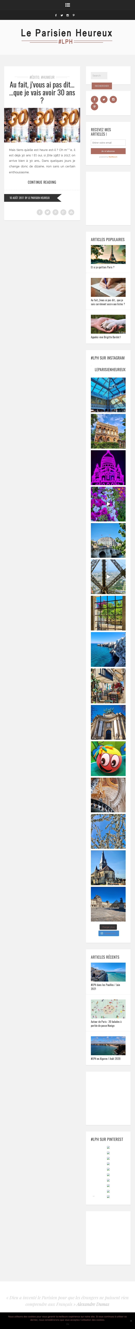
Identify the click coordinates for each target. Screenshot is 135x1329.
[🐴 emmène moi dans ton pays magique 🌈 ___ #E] (108, 867)
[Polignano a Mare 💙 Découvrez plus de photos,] (108, 649)
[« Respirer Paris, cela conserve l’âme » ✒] (108, 540)
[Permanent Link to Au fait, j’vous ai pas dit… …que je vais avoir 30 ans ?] (42, 141)
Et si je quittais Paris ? (102, 267)
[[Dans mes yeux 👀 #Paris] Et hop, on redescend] (108, 576)
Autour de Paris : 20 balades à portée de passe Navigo (106, 1024)
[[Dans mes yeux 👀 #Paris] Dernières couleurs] (108, 504)
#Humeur (47, 77)
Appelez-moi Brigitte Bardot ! (106, 337)
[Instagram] (67, 15)
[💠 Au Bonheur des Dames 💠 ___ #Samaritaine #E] (108, 395)
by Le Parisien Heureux (37, 198)
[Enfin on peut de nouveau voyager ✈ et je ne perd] (108, 685)
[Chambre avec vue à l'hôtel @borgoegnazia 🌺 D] (108, 613)
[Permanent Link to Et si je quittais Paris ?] (108, 263)
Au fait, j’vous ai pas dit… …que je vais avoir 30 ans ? (42, 92)
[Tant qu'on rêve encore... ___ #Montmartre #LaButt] (108, 467)
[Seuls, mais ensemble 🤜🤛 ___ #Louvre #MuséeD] (108, 904)
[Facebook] (56, 15)
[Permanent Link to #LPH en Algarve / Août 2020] (108, 1054)
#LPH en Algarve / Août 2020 (106, 1059)
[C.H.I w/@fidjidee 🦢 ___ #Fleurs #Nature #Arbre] (108, 831)
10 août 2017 (17, 198)
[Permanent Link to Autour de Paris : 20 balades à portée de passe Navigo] (108, 1017)
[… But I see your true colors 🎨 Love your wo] (108, 758)
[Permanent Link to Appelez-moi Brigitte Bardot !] (108, 332)
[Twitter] (62, 15)
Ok (67, 1324)
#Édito (34, 77)
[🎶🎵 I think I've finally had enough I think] (108, 722)
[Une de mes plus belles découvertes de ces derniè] (108, 795)
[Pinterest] (73, 15)
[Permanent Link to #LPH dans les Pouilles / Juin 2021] (108, 980)
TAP (94, 1196)
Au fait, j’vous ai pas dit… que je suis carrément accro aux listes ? (108, 302)
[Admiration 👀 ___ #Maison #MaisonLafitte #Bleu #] (108, 431)
